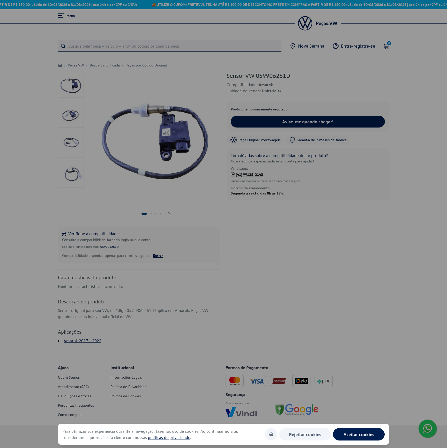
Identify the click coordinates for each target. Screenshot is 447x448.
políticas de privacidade (169, 437)
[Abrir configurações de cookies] (271, 434)
